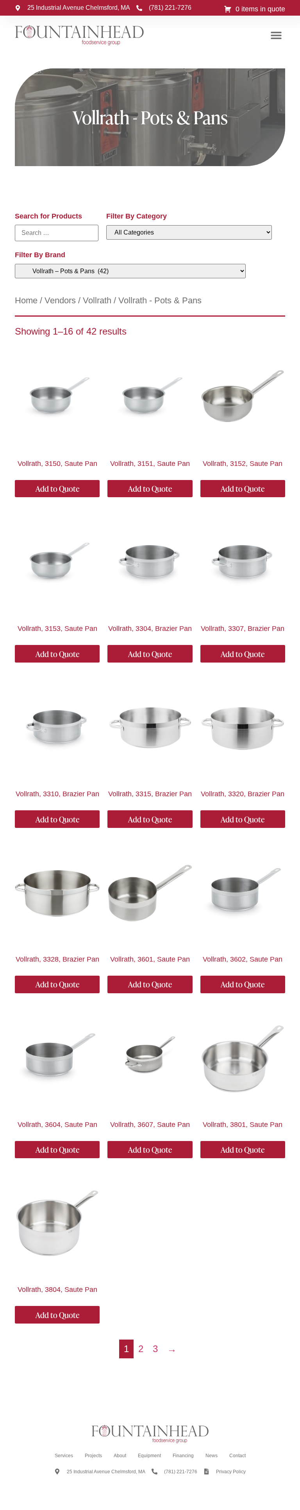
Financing (183, 1455)
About (120, 1455)
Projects (93, 1455)
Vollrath (97, 300)
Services (64, 1455)
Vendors (60, 300)
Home (26, 300)
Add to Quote (57, 488)
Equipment (149, 1455)
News (211, 1455)
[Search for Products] (56, 233)
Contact (237, 1455)
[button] (276, 35)
